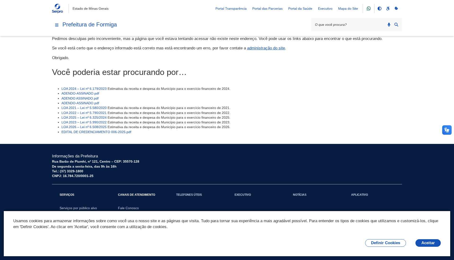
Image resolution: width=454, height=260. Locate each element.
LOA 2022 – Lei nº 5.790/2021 (84, 113)
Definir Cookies (385, 243)
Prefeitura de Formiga (89, 24)
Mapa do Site (348, 8)
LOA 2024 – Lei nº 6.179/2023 (84, 89)
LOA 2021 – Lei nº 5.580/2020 (84, 108)
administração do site (266, 48)
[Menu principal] (56, 25)
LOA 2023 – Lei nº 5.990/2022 (84, 122)
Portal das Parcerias (267, 8)
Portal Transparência (231, 8)
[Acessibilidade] (388, 8)
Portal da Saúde (300, 8)
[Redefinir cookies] (396, 8)
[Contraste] (379, 8)
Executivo (325, 8)
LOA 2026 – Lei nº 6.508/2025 (84, 127)
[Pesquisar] (396, 24)
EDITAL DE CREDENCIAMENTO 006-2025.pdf (96, 132)
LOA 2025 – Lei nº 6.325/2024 (84, 117)
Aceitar (428, 243)
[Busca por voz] (389, 24)
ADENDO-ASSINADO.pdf (80, 93)
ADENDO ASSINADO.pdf (80, 98)
